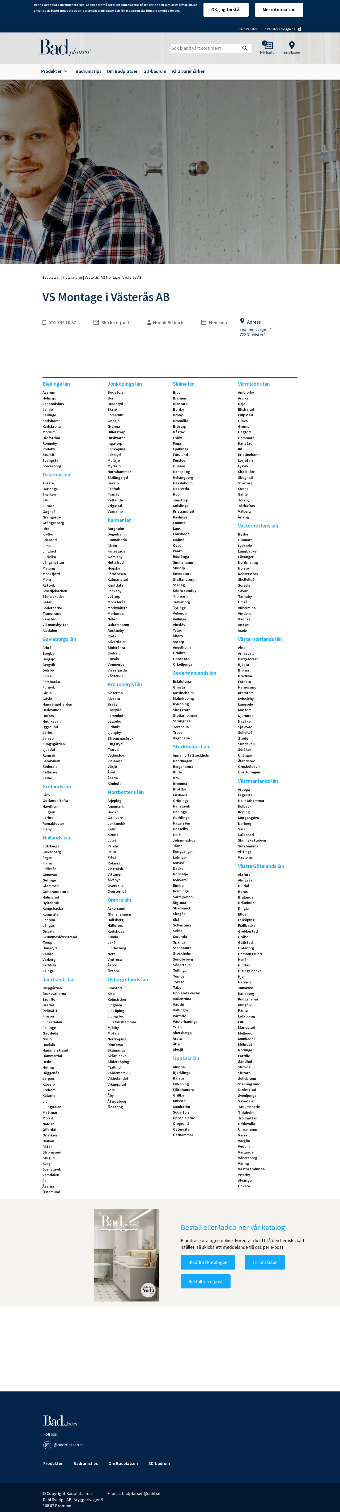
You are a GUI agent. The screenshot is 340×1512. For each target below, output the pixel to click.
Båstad (179, 432)
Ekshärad (246, 409)
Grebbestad (248, 931)
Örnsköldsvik (249, 766)
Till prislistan (265, 1262)
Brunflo (48, 999)
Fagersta (245, 795)
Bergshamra (183, 766)
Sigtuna (179, 902)
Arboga (244, 789)
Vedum (244, 1146)
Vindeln (244, 613)
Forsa (47, 676)
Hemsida (218, 322)
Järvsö (48, 738)
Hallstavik (181, 806)
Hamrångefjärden (57, 704)
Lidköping (246, 1016)
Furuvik (48, 687)
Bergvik (48, 664)
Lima (46, 545)
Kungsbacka (52, 908)
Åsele (242, 630)
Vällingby (181, 1010)
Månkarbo (181, 1106)
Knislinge (180, 505)
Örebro (113, 971)
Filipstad (245, 415)
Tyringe (179, 607)
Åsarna (48, 1186)
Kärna (243, 1010)
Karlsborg (246, 993)
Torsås (113, 658)
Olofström (51, 437)
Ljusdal (48, 749)
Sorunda (180, 936)
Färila (47, 692)
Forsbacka (51, 681)
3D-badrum (155, 71)
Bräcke (48, 1005)
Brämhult (246, 902)
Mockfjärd (51, 573)
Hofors (48, 715)
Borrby (178, 409)
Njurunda (246, 715)
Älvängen (245, 1180)
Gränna (114, 426)
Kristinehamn (249, 454)
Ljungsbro (116, 1016)
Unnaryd (49, 948)
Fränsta (244, 681)
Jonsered (245, 987)
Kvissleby (246, 698)
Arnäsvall (246, 653)
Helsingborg (183, 477)
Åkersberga (182, 1032)
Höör (177, 494)
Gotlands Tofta (55, 800)
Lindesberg (117, 948)
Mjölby (113, 1027)
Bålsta (178, 1078)
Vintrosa (115, 959)
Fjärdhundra (183, 1089)
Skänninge (116, 1050)
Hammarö (246, 437)
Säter (47, 602)
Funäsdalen (52, 1022)
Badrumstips (88, 71)
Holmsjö (49, 398)
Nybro (112, 619)
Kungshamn (248, 999)
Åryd (111, 772)
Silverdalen (117, 641)
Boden (113, 812)
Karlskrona (51, 426)
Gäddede (50, 1033)
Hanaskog (181, 471)
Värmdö (179, 1016)
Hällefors (115, 925)
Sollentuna (182, 925)
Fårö (46, 795)
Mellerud (245, 1033)
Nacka (178, 868)
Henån (243, 959)
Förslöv (179, 460)
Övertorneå (117, 891)
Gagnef (48, 511)
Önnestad (181, 658)
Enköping (181, 1084)
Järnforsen (117, 573)
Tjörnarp (180, 596)
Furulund (180, 454)
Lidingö (179, 857)
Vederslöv (116, 755)
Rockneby (116, 630)
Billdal (243, 885)
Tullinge (179, 970)
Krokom (49, 1089)
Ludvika (49, 556)
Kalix (112, 829)
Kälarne (48, 1095)
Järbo (47, 732)
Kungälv (245, 1004)
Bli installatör (248, 29)
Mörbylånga (118, 607)
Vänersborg (247, 1157)
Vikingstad (117, 1084)
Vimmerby (116, 664)
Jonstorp (180, 500)
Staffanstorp (183, 579)
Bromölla (180, 420)
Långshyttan (53, 562)
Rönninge (181, 891)
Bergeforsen (248, 659)
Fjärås (47, 863)
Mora (46, 579)
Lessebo (114, 721)
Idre (45, 528)
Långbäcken (248, 551)
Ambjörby (246, 392)
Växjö (112, 766)
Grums (243, 426)
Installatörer (292, 53)
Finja (177, 443)
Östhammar (183, 1134)
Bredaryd (115, 403)
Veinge (48, 971)
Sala (241, 829)
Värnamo (115, 511)
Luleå (112, 840)
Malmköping (183, 698)
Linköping (116, 1010)
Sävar (243, 590)
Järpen (48, 1078)
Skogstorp (181, 709)
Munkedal (246, 1038)
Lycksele (245, 545)
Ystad (177, 630)
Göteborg (246, 948)
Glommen (50, 885)
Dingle (243, 908)
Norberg (244, 823)
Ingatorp (115, 443)
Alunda (179, 1067)
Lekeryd (114, 454)
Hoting (48, 1067)
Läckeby (114, 590)
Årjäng (243, 517)
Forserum (115, 415)
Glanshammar (119, 914)
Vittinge (245, 851)
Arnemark (116, 806)
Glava (243, 420)
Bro (176, 778)
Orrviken (49, 1135)
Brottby (179, 789)
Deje (241, 403)
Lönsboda (181, 534)
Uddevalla (246, 1123)
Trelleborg (181, 602)
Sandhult (246, 1061)
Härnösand (247, 687)
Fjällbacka (247, 925)
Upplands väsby (186, 993)
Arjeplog (114, 800)
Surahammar (249, 846)
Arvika (243, 398)
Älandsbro (246, 761)
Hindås (244, 965)
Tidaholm (246, 1112)
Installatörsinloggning (279, 29)
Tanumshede (249, 1106)
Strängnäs (181, 721)
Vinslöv (179, 624)
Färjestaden (118, 551)
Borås (243, 891)
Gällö (47, 1039)
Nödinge (245, 1050)
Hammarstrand (55, 1050)
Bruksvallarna (54, 993)
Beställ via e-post (205, 1281)
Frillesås (49, 868)
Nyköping (181, 704)
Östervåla (181, 1129)
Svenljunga (247, 1095)
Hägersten (181, 823)
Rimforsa (115, 1044)
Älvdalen (49, 630)
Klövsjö (48, 1084)
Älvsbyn (114, 879)
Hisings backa (250, 971)
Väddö (178, 1004)
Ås (44, 1180)
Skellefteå (246, 579)
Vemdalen (50, 1174)
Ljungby (114, 732)
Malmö (178, 539)
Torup (47, 942)
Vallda (47, 953)
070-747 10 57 (62, 322)
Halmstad (50, 897)
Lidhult (114, 726)
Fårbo (112, 545)
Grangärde (51, 517)
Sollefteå (245, 732)
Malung (48, 568)
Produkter (51, 71)
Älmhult (114, 783)
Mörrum (49, 432)
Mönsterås (116, 602)
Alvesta (114, 698)
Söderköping (118, 1061)
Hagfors (245, 432)
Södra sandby (184, 590)
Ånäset (244, 624)
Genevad (49, 874)
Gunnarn (245, 539)
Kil (240, 449)
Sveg (46, 1163)
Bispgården (52, 988)
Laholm (48, 919)
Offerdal (49, 1129)
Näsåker (245, 721)
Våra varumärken (189, 71)
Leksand (49, 539)
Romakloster (53, 823)
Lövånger (245, 556)
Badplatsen (51, 277)
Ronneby (49, 443)
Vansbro (49, 619)
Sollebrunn (247, 1078)
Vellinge (179, 619)
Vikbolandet (118, 1078)
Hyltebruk (50, 902)
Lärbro (47, 817)
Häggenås (50, 1072)
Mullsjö (114, 460)
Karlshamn (51, 420)
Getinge (49, 880)
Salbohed (246, 834)
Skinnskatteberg (252, 840)
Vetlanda (115, 500)
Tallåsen (49, 772)
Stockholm (182, 953)
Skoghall (245, 477)
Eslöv (177, 437)
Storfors (245, 483)
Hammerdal (52, 1055)
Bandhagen (182, 761)
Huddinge (181, 817)
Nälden (48, 1124)
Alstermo (115, 692)
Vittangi (114, 874)
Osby (177, 545)
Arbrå (47, 647)
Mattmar (49, 1112)
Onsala (48, 931)
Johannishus (53, 403)
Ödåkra (179, 652)
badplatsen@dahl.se (141, 1493)
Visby (47, 829)
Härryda (245, 982)
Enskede (180, 795)
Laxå (112, 942)
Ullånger (245, 755)
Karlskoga (116, 931)
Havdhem (50, 806)
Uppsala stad (184, 1117)
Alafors (244, 874)
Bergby (48, 653)
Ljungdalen (51, 1107)
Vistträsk (115, 868)
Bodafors (116, 392)
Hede (46, 1061)
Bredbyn (245, 676)
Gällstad (245, 942)
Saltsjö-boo (183, 897)
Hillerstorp (116, 432)
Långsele (245, 704)
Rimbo (178, 885)
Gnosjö (114, 420)
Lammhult (116, 715)
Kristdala (115, 585)
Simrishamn (183, 562)
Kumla (113, 936)
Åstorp (178, 641)
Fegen (47, 857)
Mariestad (246, 1027)
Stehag (179, 585)
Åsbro (112, 965)
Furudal (49, 506)
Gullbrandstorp (55, 891)
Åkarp (178, 635)
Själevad (245, 726)
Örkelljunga (183, 664)
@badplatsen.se (69, 1444)
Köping (244, 812)
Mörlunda (116, 613)
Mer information (279, 9)
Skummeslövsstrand (59, 936)
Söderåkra (116, 647)
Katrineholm (183, 692)
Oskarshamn (118, 624)
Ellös (242, 914)
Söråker (244, 749)
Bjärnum (180, 398)
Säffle (243, 494)
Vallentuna (182, 998)
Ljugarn (48, 812)
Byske (243, 534)
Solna (177, 930)
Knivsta (179, 1100)
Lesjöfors (246, 460)
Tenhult (114, 488)
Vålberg (244, 511)
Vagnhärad (182, 738)
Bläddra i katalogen (207, 1262)
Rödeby (48, 449)
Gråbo (243, 936)
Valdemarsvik (119, 1072)
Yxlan (177, 1027)
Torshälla (181, 726)
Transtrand (52, 613)
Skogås (179, 913)
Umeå (243, 602)
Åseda (113, 778)
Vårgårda (246, 1152)
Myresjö (114, 466)
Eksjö (112, 409)
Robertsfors (248, 573)
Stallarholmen (185, 715)
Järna (177, 845)
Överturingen (249, 772)
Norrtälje (180, 874)
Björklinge (181, 1072)
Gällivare (115, 817)
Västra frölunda (251, 1169)
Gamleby (115, 556)
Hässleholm (183, 483)
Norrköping (117, 1039)
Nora (112, 953)
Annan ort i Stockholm (191, 755)
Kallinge (49, 415)
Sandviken (51, 761)
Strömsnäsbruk (121, 738)
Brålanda (246, 897)
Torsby (243, 500)
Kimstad (115, 988)
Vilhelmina (247, 607)
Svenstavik (51, 1169)
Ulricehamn (247, 1129)
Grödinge (181, 800)
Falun (47, 500)
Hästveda (181, 488)
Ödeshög (115, 1107)
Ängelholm (182, 647)
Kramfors (246, 692)
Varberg (49, 959)
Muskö (178, 862)
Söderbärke (52, 607)
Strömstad (247, 1089)
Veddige (49, 965)
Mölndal (245, 1044)
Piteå (112, 857)
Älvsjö (178, 1049)
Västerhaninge (185, 1021)
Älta (176, 1044)
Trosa (177, 732)
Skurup (179, 568)
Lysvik (243, 466)
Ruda (112, 636)
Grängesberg (53, 522)
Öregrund (181, 1123)
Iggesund (50, 726)
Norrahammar (119, 471)
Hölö (177, 834)
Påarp (177, 551)
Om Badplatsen (123, 71)
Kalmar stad (118, 579)
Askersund (116, 908)
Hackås (48, 1044)
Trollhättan (247, 1118)
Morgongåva (248, 817)
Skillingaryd (118, 477)
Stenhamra (182, 947)
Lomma (179, 522)
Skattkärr (246, 471)
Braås (112, 704)
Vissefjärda (117, 670)
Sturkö (48, 454)
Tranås (113, 494)
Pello (112, 851)
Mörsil (47, 1118)
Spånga (179, 942)
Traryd (113, 749)
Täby (177, 987)
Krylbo (47, 534)
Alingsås (245, 880)
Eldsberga (51, 846)
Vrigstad (115, 505)
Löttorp (114, 596)
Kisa (111, 993)
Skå (176, 919)
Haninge (180, 811)
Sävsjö (113, 483)
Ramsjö (48, 755)
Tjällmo (114, 1067)
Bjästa (243, 664)
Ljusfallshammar (122, 1022)
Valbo (47, 778)
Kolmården (117, 999)
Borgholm (116, 528)
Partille (244, 1055)
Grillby (178, 1095)
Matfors (245, 709)
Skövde (244, 1067)
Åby (111, 1095)
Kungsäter (51, 914)
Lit (44, 1101)
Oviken (48, 1141)
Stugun (48, 1157)
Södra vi (114, 653)
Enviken (49, 494)
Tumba (179, 976)
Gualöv (179, 466)
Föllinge (49, 1027)
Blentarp (180, 403)
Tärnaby (245, 596)
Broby (178, 415)
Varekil (244, 1135)
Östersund (51, 1191)
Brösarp (179, 426)
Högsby (114, 568)
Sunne (243, 488)
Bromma (180, 783)
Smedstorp (182, 573)
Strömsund (51, 1152)
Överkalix (116, 885)
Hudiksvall (51, 721)
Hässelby (180, 828)
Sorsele (244, 585)
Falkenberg (51, 852)
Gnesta (179, 687)
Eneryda (114, 709)
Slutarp (244, 1072)
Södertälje (181, 964)
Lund (177, 528)
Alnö (241, 647)
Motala (114, 1033)
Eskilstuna (182, 681)
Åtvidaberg (117, 1101)
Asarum (48, 392)
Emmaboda (117, 539)
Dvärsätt (49, 1010)
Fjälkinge (180, 449)
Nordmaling (248, 562)
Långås (48, 925)
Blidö (177, 772)
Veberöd (180, 613)
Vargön (244, 1140)
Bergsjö (48, 659)
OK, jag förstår (226, 9)
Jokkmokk (116, 823)
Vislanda (115, 761)
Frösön (48, 1016)
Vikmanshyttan (55, 624)
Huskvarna (117, 437)
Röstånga (181, 556)
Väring (243, 1163)
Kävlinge (180, 517)
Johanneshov (184, 840)
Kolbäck (245, 806)
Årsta (177, 1038)
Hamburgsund (250, 953)
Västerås (92, 277)
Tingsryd (115, 743)
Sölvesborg (51, 466)
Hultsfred (116, 562)
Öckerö (244, 1186)
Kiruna (113, 834)
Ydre (111, 1089)
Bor (110, 398)
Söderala (50, 766)
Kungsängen (183, 851)
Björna (243, 670)
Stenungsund (249, 1084)
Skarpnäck (182, 908)
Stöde (243, 738)
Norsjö (243, 568)
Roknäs (114, 863)
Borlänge (50, 489)
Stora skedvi (53, 596)
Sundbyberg (183, 959)
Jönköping (116, 449)
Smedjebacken (54, 590)
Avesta (48, 483)
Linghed (49, 551)
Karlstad (245, 443)
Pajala (113, 846)
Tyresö (178, 981)
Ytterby (244, 1174)
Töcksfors (246, 505)
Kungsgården (53, 743)
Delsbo (48, 670)
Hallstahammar (251, 800)
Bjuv (176, 392)
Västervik (116, 675)
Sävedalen (247, 1101)
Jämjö (47, 409)
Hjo (241, 976)
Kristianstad (183, 511)
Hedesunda (52, 709)
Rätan (47, 1146)
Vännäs (244, 619)
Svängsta (50, 460)
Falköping (246, 919)
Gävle (47, 698)
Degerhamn (117, 534)
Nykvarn (180, 879)
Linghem (115, 1005)
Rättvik (48, 585)
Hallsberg (116, 919)
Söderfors (181, 1112)
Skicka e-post (115, 322)
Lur (240, 1021)
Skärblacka (117, 1055)
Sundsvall (246, 743)
